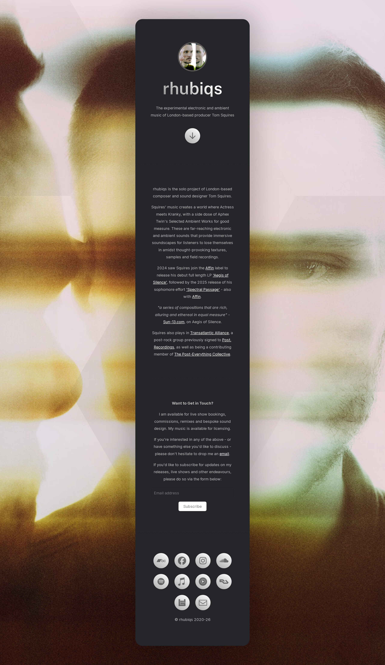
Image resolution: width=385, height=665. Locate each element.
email (224, 453)
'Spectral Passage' (203, 289)
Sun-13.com (173, 321)
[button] (192, 135)
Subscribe (192, 506)
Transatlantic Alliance (209, 332)
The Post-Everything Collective (202, 354)
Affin (209, 268)
